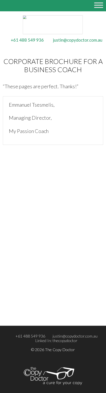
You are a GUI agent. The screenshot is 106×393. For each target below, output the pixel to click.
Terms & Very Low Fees (33, 266)
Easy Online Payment (31, 273)
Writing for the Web (31, 231)
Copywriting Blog (28, 258)
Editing (19, 196)
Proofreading (24, 204)
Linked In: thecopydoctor (56, 340)
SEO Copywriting (28, 224)
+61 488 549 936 (30, 336)
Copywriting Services (31, 189)
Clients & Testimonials (32, 308)
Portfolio (21, 300)
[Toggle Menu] (98, 8)
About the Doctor (29, 293)
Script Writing (25, 238)
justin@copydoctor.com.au (75, 336)
